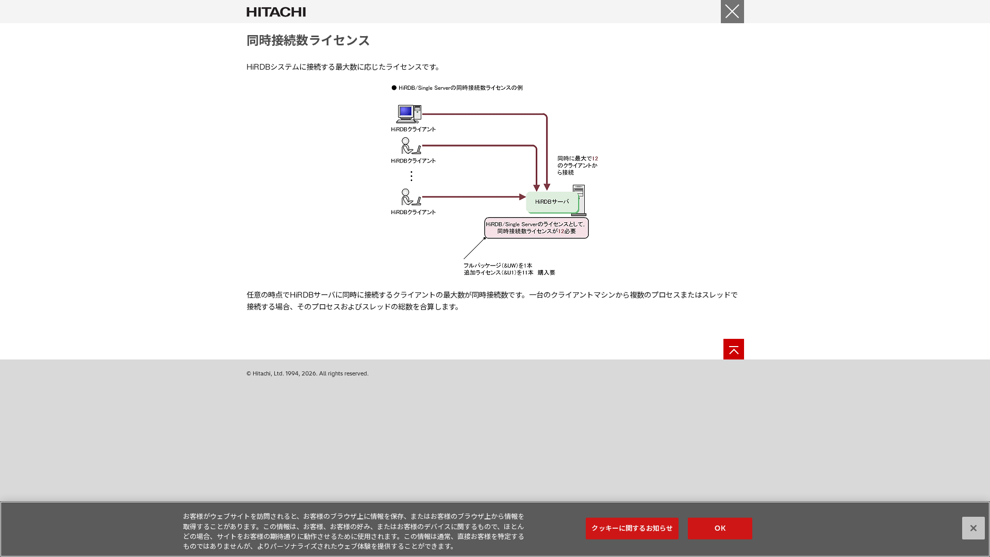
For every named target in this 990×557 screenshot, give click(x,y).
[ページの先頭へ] (733, 349)
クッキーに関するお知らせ (632, 528)
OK (720, 528)
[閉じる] (732, 11)
